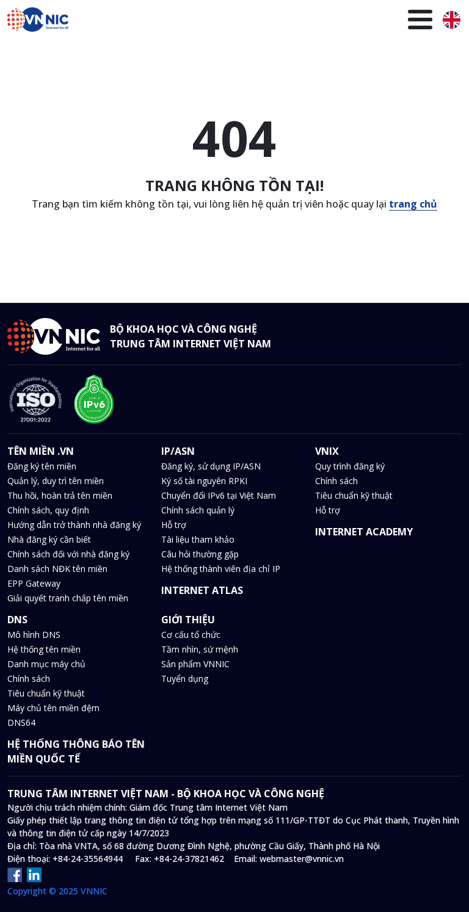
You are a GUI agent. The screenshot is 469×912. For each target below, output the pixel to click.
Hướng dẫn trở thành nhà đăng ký (74, 524)
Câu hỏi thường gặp (200, 554)
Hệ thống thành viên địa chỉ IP (220, 568)
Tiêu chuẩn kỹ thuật (354, 495)
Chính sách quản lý (197, 510)
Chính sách (336, 481)
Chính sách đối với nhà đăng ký (68, 554)
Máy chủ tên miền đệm (53, 708)
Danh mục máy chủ (46, 664)
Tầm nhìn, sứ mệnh (199, 649)
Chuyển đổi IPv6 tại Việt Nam (218, 495)
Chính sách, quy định (48, 510)
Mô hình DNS (33, 634)
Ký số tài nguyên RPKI (204, 481)
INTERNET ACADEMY (364, 531)
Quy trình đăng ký (350, 466)
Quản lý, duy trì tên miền (55, 481)
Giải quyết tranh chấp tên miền (67, 598)
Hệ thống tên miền (44, 649)
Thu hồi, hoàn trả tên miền (59, 495)
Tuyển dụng (184, 678)
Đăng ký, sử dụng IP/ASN (211, 466)
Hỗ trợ (173, 524)
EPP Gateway (33, 583)
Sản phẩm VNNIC (195, 664)
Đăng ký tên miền (41, 466)
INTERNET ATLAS (202, 590)
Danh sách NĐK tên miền (57, 568)
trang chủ (413, 204)
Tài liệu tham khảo (197, 539)
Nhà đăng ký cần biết (49, 539)
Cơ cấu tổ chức (190, 634)
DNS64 (21, 722)
